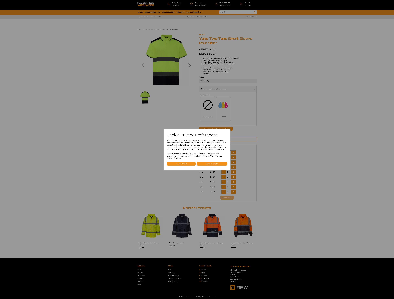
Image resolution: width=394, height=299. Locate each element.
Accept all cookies (212, 164)
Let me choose (181, 164)
